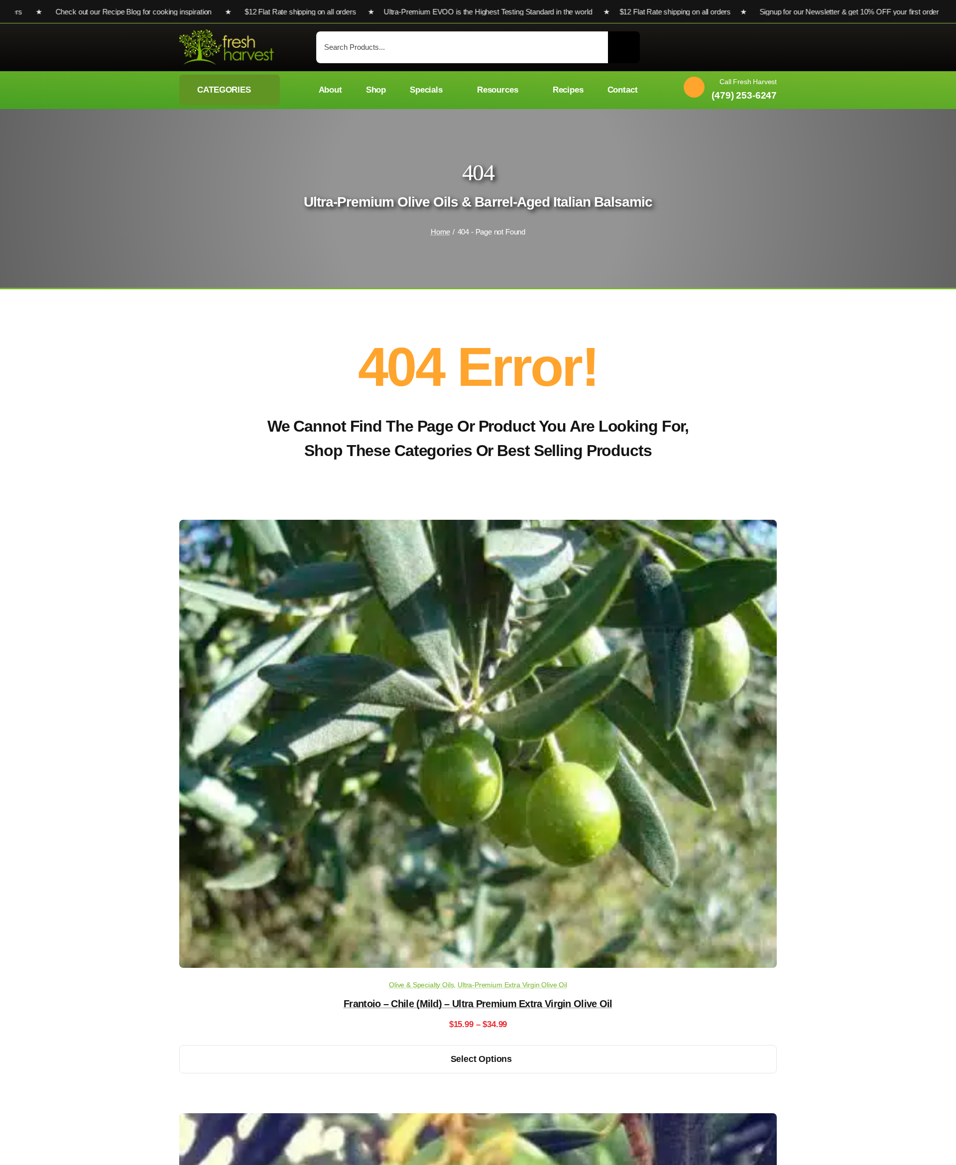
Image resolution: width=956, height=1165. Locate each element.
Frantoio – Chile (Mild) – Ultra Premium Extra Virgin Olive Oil (478, 1003)
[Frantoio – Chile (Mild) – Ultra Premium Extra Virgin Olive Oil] (478, 527)
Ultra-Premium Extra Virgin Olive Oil (512, 985)
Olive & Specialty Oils (421, 985)
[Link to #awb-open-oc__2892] (772, 48)
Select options (481, 1059)
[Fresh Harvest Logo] (226, 33)
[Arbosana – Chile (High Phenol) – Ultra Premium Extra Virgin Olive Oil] (478, 1120)
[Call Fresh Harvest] (726, 90)
